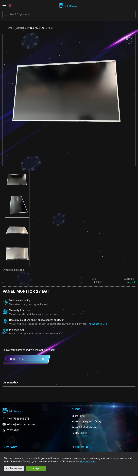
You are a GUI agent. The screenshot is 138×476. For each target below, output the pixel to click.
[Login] (126, 5)
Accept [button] (35, 468)
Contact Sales (79, 433)
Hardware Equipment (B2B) (86, 421)
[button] (129, 40)
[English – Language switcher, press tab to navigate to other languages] (11, 5)
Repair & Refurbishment (85, 427)
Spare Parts (78, 416)
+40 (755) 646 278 (97, 323)
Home (9, 28)
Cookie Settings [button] (14, 468)
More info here (87, 461)
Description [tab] (11, 382)
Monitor (20, 28)
